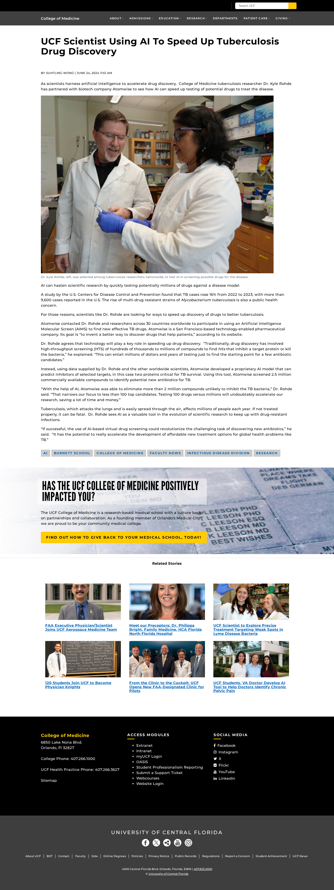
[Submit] (292, 5)
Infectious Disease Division (218, 453)
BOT (49, 856)
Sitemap (49, 780)
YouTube (227, 772)
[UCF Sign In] (214, 6)
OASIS (142, 762)
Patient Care (256, 18)
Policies (137, 856)
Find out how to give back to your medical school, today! (124, 537)
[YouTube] (178, 842)
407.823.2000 (203, 869)
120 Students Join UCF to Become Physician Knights (78, 685)
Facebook (226, 745)
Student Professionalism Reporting (169, 767)
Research (196, 18)
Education (169, 18)
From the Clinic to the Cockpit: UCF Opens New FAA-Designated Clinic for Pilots (166, 687)
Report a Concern (237, 856)
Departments (225, 18)
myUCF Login (149, 756)
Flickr (224, 765)
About (115, 18)
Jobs (94, 856)
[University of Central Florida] (74, 5)
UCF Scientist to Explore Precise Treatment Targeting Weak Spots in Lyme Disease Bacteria (248, 629)
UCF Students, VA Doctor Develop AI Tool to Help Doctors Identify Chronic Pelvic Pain (249, 687)
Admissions (140, 18)
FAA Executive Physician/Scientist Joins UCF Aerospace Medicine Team (81, 627)
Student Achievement (271, 856)
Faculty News (165, 453)
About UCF (33, 856)
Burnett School (72, 453)
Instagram (228, 752)
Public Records (185, 856)
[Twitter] (156, 842)
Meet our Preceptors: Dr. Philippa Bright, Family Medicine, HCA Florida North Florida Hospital (165, 629)
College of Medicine (60, 18)
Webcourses (147, 778)
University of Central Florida (167, 832)
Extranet (144, 745)
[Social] (167, 842)
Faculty (80, 856)
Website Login (150, 784)
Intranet (144, 751)
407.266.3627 (107, 769)
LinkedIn (227, 778)
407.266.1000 (83, 759)
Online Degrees (114, 856)
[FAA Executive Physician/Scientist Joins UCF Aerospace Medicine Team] (83, 602)
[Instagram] (188, 842)
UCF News (300, 856)
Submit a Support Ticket (159, 773)
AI (45, 453)
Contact (63, 856)
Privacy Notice (159, 856)
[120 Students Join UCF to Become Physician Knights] (83, 659)
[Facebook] (146, 842)
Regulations (210, 856)
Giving (282, 18)
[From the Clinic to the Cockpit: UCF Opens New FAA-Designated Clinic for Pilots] (167, 659)
